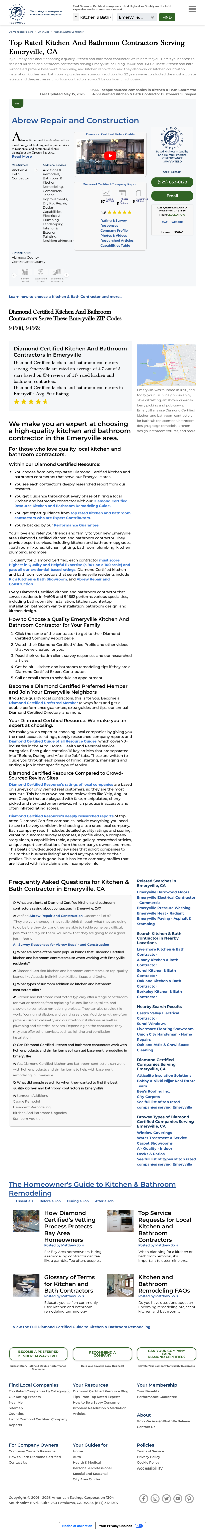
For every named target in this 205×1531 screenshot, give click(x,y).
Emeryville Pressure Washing (164, 908)
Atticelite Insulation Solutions (164, 1075)
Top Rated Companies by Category (37, 1391)
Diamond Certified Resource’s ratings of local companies (61, 784)
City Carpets (148, 1097)
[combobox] (96, 17)
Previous (14, 275)
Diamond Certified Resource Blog (100, 1391)
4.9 (103, 212)
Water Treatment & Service (162, 1138)
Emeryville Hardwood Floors (163, 892)
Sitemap (16, 1408)
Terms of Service (150, 1451)
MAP (165, 222)
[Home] (17, 14)
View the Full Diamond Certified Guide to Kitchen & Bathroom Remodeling (81, 1327)
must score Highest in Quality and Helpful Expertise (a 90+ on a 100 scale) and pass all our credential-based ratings (69, 565)
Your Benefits (148, 1391)
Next (66, 275)
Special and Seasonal (90, 1474)
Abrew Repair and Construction (56, 916)
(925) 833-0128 (172, 182)
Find (167, 17)
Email (172, 195)
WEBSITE (177, 222)
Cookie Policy (148, 1462)
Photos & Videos (113, 235)
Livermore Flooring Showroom (165, 1029)
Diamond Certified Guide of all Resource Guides (52, 741)
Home (78, 1451)
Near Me (16, 1402)
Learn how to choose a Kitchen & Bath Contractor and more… (65, 296)
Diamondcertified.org (21, 31)
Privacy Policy (148, 1457)
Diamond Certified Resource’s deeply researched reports (61, 816)
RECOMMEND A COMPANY (102, 1354)
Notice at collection (77, 1526)
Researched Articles (117, 240)
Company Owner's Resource (32, 1451)
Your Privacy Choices (115, 1526)
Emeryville (43, 31)
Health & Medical (87, 1462)
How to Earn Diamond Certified (35, 1457)
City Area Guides (86, 1479)
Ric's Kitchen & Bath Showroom (38, 579)
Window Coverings (154, 1133)
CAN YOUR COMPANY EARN (166, 1354)
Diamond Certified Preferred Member (43, 703)
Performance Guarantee (76, 525)
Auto (77, 1457)
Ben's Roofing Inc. (153, 1091)
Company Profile (114, 230)
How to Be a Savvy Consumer (97, 1402)
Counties (16, 1414)
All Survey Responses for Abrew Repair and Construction (61, 945)
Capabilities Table (115, 245)
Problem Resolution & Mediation (100, 1408)
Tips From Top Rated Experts (96, 1397)
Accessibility (150, 1468)
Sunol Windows (151, 1024)
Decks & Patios (151, 1154)
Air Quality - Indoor (154, 1148)
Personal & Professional (92, 1468)
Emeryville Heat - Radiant (160, 913)
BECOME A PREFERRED (38, 1354)
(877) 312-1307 (107, 1503)
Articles (79, 1414)
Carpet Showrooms (155, 1143)
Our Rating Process (25, 1397)
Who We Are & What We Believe (163, 1421)
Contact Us (146, 1427)
